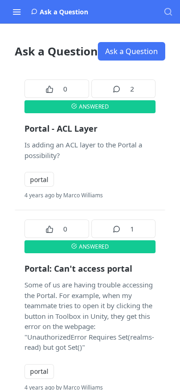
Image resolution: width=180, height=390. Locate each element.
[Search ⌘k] (168, 11)
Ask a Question (131, 51)
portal (39, 179)
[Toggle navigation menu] (16, 11)
